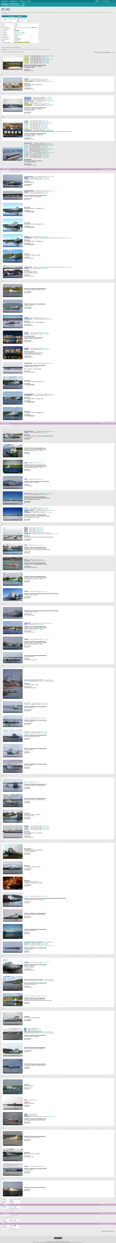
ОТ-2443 (26, 156)
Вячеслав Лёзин (28, 104)
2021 (43, 49)
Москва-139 (27, 560)
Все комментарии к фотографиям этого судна (13, 51)
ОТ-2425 (26, 829)
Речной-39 (27, 1116)
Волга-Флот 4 (27, 98)
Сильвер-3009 (27, 237)
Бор (37, 1029)
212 (25, 1030)
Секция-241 (27, 731)
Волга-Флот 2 (27, 512)
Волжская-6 (27, 533)
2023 (46, 49)
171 (25, 1029)
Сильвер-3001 (27, 395)
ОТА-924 (26, 155)
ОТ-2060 (26, 125)
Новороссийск (45, 236)
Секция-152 (27, 704)
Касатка (26, 782)
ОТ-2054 (26, 124)
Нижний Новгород (18, 32)
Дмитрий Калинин (28, 152)
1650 (25, 55)
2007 (11, 49)
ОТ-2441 (26, 129)
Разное (26, 681)
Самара (44, 560)
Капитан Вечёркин (28, 81)
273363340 (16, 40)
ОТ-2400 (16, 24)
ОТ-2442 (26, 61)
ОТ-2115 (26, 123)
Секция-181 (27, 896)
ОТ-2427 (26, 121)
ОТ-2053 (26, 58)
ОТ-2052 (26, 57)
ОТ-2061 (26, 127)
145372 (15, 37)
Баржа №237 (27, 703)
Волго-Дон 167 (27, 105)
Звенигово (39, 1030)
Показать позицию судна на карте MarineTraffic (11, 47)
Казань (44, 1166)
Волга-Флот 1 (27, 99)
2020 (40, 49)
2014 (24, 49)
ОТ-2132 (26, 59)
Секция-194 (27, 733)
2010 (14, 49)
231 (25, 1028)
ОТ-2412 (26, 962)
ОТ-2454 (26, 509)
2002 (8, 49)
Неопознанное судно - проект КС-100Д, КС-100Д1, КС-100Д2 (39, 131)
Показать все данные (15, 171)
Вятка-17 (26, 1166)
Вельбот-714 (27, 623)
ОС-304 (26, 80)
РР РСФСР (11, 1227)
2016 (30, 49)
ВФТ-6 (25, 479)
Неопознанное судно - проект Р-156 (33, 680)
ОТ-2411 (26, 826)
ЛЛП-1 (25, 144)
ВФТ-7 (26, 527)
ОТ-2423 (26, 60)
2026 (48, 49)
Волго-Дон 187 (27, 130)
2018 (35, 49)
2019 (38, 49)
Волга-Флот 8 (27, 97)
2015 (27, 49)
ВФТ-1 (26, 531)
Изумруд (26, 236)
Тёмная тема (58, 1238)
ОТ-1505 (26, 79)
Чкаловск (36, 782)
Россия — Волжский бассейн (47, 681)
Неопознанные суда (34, 681)
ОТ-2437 (26, 193)
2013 (22, 49)
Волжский (47, 80)
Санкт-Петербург (45, 61)
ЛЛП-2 (25, 149)
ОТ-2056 (26, 126)
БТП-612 (26, 432)
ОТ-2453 (26, 179)
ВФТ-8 (26, 462)
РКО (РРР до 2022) (18, 34)
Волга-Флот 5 (27, 493)
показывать (112, 52)
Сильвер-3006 (27, 319)
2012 (19, 49)
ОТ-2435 (26, 120)
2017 (32, 49)
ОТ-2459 (26, 150)
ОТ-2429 (26, 153)
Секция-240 (27, 995)
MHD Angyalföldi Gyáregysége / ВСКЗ (23, 27)
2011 (16, 49)
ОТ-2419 (26, 63)
